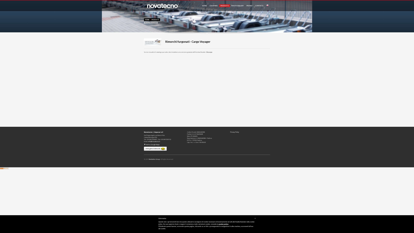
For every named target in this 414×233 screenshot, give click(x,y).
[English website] (267, 5)
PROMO (249, 5)
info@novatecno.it (154, 141)
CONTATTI (259, 5)
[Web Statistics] (4, 168)
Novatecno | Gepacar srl (153, 132)
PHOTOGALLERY (237, 5)
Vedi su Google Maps (152, 145)
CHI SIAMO (213, 5)
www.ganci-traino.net (153, 148)
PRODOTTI (224, 6)
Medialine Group (154, 159)
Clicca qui (209, 52)
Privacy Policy (234, 132)
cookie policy (223, 224)
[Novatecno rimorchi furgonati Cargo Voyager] (153, 41)
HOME (204, 5)
